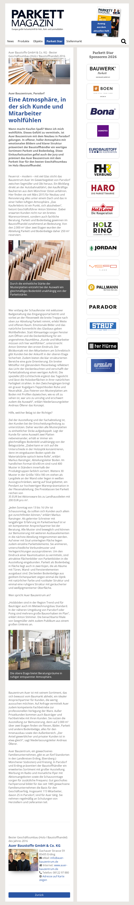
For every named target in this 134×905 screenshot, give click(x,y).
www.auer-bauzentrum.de (53, 867)
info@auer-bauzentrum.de (51, 859)
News (10, 41)
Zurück (39, 895)
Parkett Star (54, 41)
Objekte (38, 41)
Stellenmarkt (74, 41)
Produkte (23, 41)
